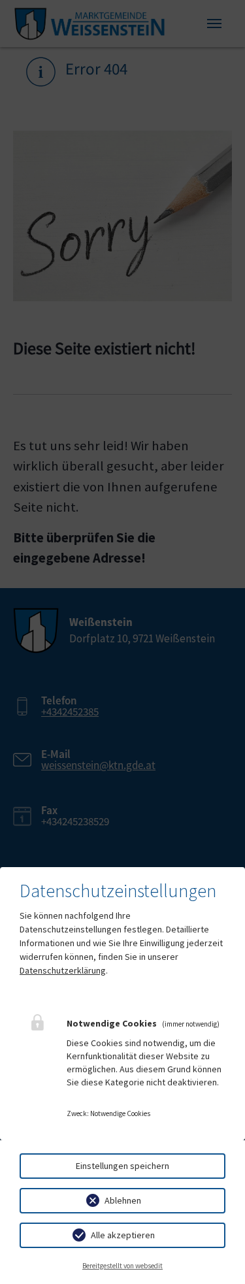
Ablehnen (123, 1200)
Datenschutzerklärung (63, 970)
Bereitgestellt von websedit (122, 1265)
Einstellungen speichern (122, 1166)
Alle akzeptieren (123, 1235)
